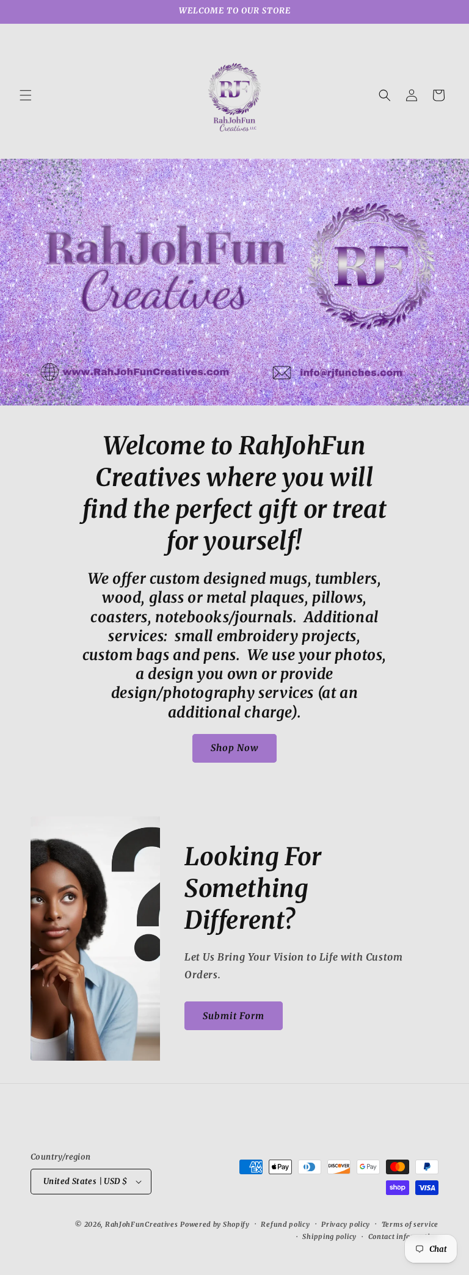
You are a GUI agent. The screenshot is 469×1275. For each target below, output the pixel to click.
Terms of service (410, 1224)
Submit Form (233, 1016)
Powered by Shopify (215, 1224)
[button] (25, 95)
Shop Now (234, 748)
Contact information (403, 1236)
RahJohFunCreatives (141, 1224)
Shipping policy (329, 1236)
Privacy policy (345, 1224)
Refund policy (285, 1224)
